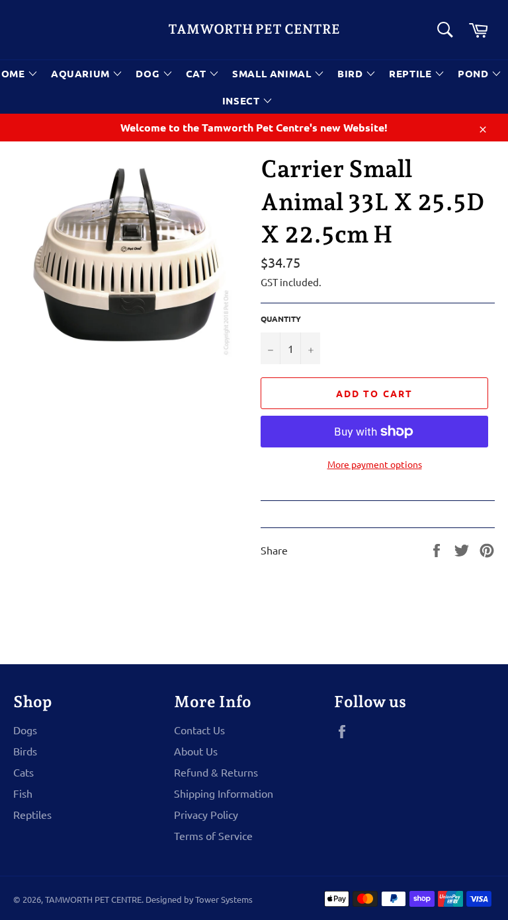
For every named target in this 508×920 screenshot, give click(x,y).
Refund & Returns (216, 772)
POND (474, 73)
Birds (25, 750)
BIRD (351, 73)
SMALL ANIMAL (273, 73)
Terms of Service (213, 835)
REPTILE (412, 73)
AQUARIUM (81, 73)
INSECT (242, 100)
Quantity (281, 318)
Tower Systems (224, 899)
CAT (197, 73)
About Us (196, 750)
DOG (149, 73)
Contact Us (199, 729)
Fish (22, 793)
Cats (23, 772)
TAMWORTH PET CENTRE (254, 29)
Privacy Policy (206, 814)
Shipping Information (223, 793)
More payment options (374, 464)
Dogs (25, 729)
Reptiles (32, 814)
